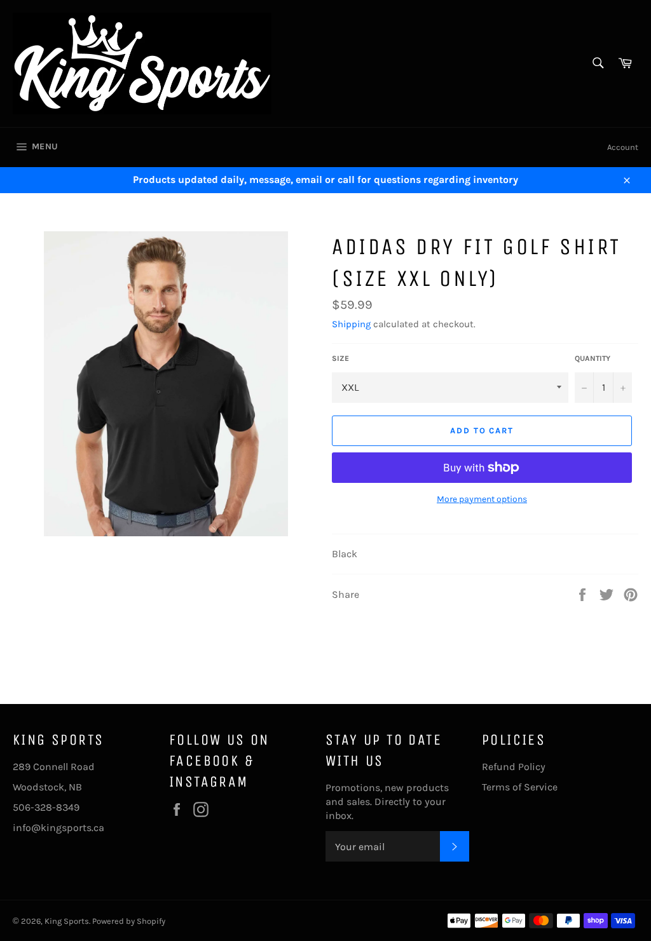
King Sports (67, 921)
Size (340, 358)
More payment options (482, 499)
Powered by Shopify (128, 921)
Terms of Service (520, 787)
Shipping (351, 324)
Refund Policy (513, 767)
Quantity (592, 358)
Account (622, 147)
